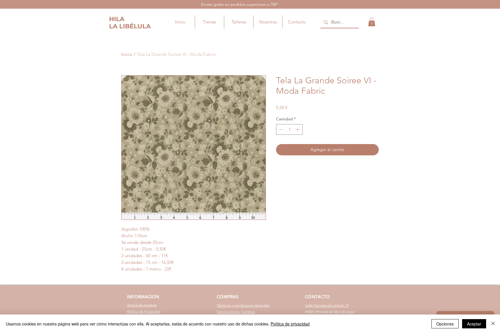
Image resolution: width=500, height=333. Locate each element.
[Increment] (298, 129)
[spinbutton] (289, 129)
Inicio (127, 54)
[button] (371, 22)
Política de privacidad (290, 324)
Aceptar (474, 324)
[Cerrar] (493, 323)
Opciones (445, 324)
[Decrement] (280, 129)
